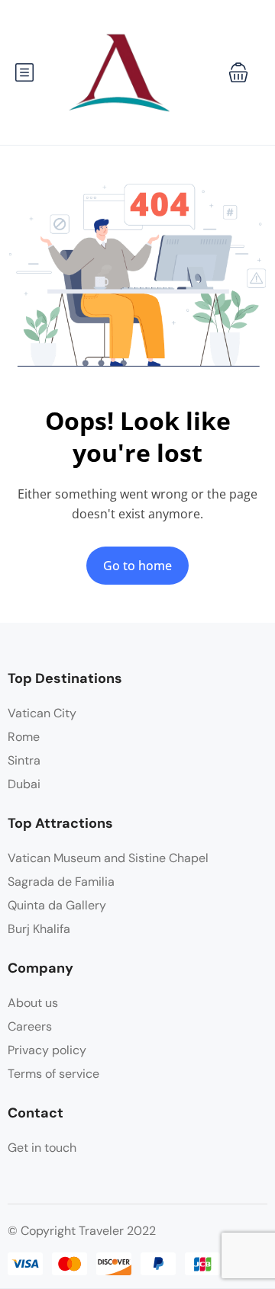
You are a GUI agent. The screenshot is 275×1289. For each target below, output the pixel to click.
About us (33, 1003)
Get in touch (42, 1148)
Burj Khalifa (39, 929)
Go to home (137, 565)
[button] (238, 72)
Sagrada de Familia (61, 882)
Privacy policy (47, 1050)
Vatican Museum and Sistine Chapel (108, 858)
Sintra (24, 760)
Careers (30, 1026)
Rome (24, 737)
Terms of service (53, 1074)
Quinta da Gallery (57, 905)
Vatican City (42, 713)
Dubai (24, 784)
